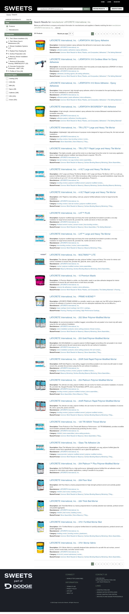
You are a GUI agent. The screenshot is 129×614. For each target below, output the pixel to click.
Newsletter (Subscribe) (75, 570)
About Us (70, 584)
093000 (58, 426)
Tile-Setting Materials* (114, 52)
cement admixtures (69, 546)
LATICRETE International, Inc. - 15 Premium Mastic (72, 268)
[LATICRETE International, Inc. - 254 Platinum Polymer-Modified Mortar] (39, 377)
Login (109, 2)
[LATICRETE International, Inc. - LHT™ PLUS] (39, 210)
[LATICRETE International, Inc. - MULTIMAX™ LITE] (39, 252)
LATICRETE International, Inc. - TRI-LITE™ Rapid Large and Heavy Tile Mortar (84, 142)
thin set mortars (94, 342)
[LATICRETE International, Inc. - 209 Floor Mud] (39, 478)
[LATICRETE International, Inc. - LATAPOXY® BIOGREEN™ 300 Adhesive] (39, 106)
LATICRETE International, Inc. (68, 47)
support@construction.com (101, 571)
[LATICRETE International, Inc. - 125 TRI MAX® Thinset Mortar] (39, 419)
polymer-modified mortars (93, 177)
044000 (58, 483)
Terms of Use (71, 577)
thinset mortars (94, 321)
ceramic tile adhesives (63, 280)
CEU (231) (9, 96)
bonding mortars (61, 133)
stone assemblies (84, 154)
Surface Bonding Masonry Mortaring (95, 157)
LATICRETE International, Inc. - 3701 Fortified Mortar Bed (75, 513)
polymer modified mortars (84, 363)
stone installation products (64, 321)
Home (103, 2)
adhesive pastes (61, 50)
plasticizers (82, 525)
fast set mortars (61, 154)
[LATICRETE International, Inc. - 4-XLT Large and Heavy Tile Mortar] (39, 169)
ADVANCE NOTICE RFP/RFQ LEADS (103, 583)
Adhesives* (102, 52)
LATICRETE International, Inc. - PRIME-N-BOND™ (72, 288)
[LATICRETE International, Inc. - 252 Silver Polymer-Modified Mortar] (39, 315)
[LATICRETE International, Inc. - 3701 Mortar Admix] (39, 539)
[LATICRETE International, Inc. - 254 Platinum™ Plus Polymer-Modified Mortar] (39, 461)
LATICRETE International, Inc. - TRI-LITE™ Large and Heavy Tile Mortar (81, 121)
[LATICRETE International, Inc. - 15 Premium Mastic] (39, 273)
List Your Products (99, 573)
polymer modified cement (75, 447)
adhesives (71, 50)
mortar (85, 133)
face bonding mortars (74, 133)
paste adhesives (73, 92)
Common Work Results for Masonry (71, 157)
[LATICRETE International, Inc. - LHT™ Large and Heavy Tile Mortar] (39, 231)
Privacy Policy (72, 580)
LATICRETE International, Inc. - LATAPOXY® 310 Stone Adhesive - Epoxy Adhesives (87, 80)
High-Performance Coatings (89, 303)
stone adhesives (84, 92)
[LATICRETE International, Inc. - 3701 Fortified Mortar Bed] (39, 518)
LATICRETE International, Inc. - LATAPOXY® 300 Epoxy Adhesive (78, 40)
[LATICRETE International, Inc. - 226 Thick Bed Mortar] (39, 497)
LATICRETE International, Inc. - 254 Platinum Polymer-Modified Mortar (80, 372)
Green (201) (10, 99)
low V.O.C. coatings (82, 300)
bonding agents (69, 71)
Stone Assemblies (65, 136)
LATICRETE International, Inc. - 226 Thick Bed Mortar (73, 492)
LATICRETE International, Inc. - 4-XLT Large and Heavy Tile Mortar (79, 163)
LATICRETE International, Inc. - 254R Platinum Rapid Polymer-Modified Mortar (84, 393)
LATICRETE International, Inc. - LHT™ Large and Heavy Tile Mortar (79, 226)
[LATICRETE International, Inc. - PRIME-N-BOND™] (39, 294)
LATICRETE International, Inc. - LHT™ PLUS (69, 205)
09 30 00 (59, 546)
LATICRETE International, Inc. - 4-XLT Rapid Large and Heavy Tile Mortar (82, 186)
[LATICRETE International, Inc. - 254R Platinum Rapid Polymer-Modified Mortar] (39, 398)
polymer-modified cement (76, 177)
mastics (73, 280)
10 (122, 34)
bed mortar (65, 483)
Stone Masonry (77, 136)
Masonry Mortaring (90, 180)
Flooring (116, 282)
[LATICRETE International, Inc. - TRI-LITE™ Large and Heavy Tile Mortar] (39, 127)
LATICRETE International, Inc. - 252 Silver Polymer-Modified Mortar (79, 309)
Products (9, 26)
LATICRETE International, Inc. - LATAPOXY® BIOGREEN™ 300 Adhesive (82, 101)
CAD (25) (9, 82)
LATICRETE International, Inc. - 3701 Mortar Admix (72, 534)
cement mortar (77, 217)
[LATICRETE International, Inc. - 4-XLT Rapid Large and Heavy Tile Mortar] (39, 191)
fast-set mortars (73, 196)
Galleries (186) (11, 92)
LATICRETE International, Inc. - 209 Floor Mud (70, 473)
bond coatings (70, 300)
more (47, 28)
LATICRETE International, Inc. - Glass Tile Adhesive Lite (74, 435)
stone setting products (81, 321)
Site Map (69, 582)
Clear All (27, 19)
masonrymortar (61, 447)
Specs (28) (9, 89)
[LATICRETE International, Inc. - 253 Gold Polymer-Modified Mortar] (39, 336)
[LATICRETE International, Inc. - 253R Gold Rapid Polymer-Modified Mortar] (39, 356)
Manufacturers (10, 30)
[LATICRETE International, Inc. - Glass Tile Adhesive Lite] (39, 440)
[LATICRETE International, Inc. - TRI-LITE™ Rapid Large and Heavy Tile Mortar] (39, 148)
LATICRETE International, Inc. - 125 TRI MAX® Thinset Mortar (77, 414)
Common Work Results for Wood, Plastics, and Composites (78, 52)
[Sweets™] (18, 8)
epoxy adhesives (80, 50)
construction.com (99, 581)
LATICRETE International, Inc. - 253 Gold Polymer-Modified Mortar (79, 330)
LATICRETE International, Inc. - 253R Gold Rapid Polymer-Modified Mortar (82, 351)
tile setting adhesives (81, 71)
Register (117, 2)
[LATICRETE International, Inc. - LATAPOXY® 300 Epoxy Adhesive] (39, 45)
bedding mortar (75, 483)
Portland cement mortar (63, 217)
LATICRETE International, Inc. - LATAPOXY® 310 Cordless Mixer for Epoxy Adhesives (87, 59)
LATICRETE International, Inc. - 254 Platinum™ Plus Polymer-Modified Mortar (84, 456)
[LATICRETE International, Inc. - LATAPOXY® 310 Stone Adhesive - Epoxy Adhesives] (39, 85)
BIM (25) (9, 85)
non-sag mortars (72, 154)
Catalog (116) (10, 78)
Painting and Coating (72, 303)
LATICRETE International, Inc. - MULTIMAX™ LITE (72, 247)
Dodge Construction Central (103, 585)
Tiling (84, 136)
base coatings (60, 300)
